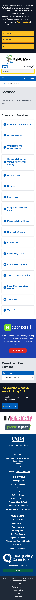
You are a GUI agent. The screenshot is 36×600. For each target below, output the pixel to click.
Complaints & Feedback (18, 506)
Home (3, 83)
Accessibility (18, 590)
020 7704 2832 (23, 472)
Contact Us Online (18, 548)
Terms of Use (18, 584)
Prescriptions (18, 530)
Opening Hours (18, 481)
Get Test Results (18, 534)
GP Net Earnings (18, 484)
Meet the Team (18, 488)
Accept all (7, 33)
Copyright (18, 596)
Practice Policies (18, 498)
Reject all (7, 40)
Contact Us (18, 520)
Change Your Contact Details (18, 541)
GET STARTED (18, 350)
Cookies (18, 593)
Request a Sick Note (18, 538)
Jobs (18, 491)
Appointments (18, 527)
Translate (27, 67)
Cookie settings (23, 22)
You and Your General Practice (18, 509)
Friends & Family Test (18, 502)
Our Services (18, 545)
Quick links (7, 373)
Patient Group (18, 495)
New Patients (18, 523)
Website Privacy (18, 587)
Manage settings (10, 46)
